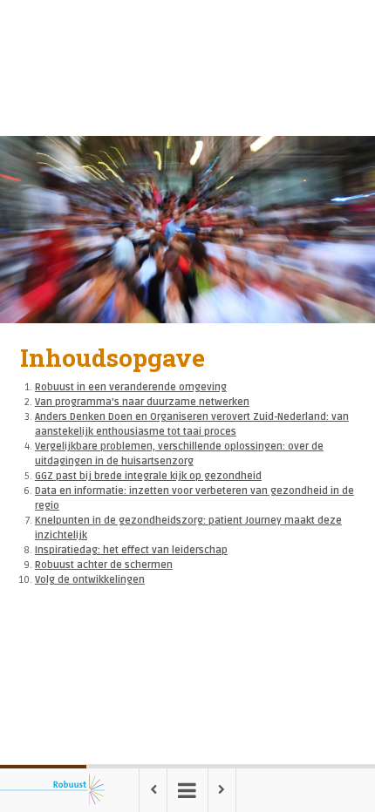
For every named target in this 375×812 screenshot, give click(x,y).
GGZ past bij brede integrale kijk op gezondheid (148, 476)
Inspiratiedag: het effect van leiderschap (131, 550)
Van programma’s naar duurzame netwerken (142, 402)
